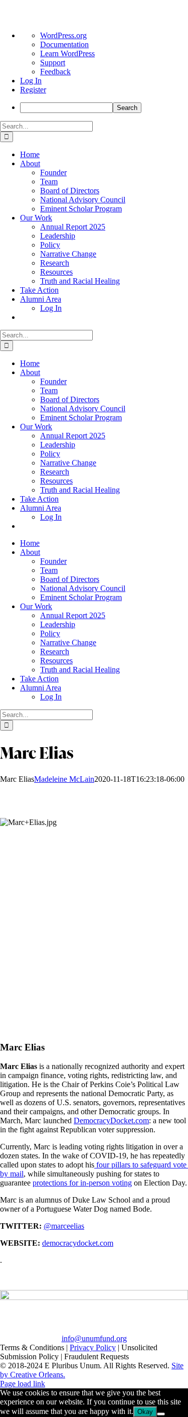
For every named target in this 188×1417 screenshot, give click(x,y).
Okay (145, 1411)
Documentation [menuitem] (64, 44)
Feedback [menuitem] (55, 71)
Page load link (22, 1383)
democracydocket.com (77, 1243)
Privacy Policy (93, 1347)
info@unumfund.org (94, 1338)
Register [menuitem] (33, 89)
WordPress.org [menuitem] (63, 35)
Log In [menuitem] (31, 80)
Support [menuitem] (52, 62)
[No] (161, 1413)
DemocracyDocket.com (111, 1120)
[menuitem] (104, 107)
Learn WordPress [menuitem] (67, 53)
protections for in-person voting (82, 1182)
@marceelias (64, 1226)
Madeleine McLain (64, 779)
